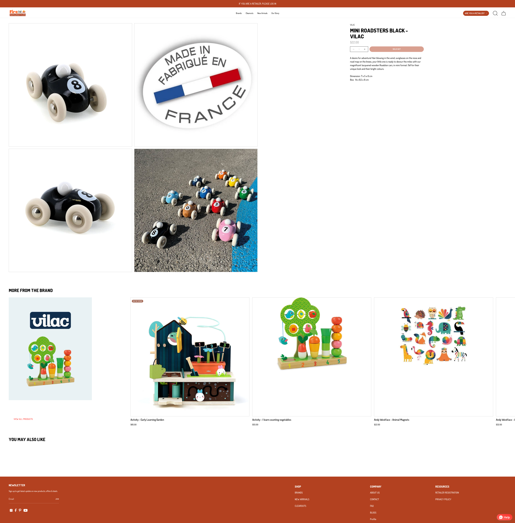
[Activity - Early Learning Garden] (189, 356)
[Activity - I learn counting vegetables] (311, 356)
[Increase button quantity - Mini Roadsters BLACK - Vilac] (364, 49)
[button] (239, 13)
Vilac (352, 24)
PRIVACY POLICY (443, 499)
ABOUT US (375, 492)
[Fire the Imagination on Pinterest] (20, 510)
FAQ (372, 505)
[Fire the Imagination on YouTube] (25, 510)
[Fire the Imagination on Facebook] (16, 510)
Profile (373, 519)
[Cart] (503, 13)
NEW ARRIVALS (302, 499)
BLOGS (373, 512)
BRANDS (299, 492)
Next (509, 356)
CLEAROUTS (300, 505)
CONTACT (374, 499)
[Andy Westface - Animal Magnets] (433, 356)
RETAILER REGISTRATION (447, 492)
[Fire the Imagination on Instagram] (11, 510)
